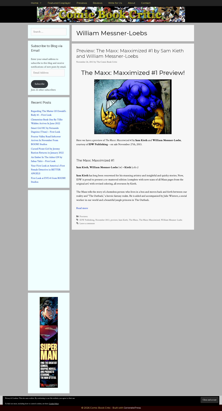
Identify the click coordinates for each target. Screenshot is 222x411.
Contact (145, 3)
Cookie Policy (54, 404)
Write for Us (115, 3)
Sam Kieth (123, 219)
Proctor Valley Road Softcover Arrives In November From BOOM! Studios (46, 140)
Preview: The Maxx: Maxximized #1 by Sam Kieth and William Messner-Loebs (130, 53)
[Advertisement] (53, 239)
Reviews (97, 3)
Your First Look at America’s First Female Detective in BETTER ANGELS (48, 169)
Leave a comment (87, 223)
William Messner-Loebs (171, 219)
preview (114, 219)
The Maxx (133, 219)
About (131, 3)
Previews (82, 3)
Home (34, 3)
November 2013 (102, 219)
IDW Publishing (87, 219)
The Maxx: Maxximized (149, 219)
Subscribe (39, 84)
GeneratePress (132, 407)
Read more (82, 208)
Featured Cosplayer (59, 3)
